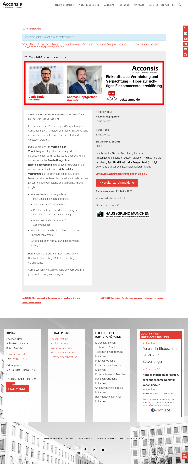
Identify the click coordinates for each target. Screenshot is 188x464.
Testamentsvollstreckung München (109, 354)
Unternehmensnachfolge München (109, 390)
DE (173, 5)
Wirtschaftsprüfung (62, 348)
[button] (117, 183)
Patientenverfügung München (106, 381)
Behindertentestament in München (108, 399)
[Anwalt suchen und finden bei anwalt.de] (160, 411)
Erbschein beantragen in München (108, 367)
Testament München (106, 347)
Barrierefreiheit (85, 438)
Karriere (153, 5)
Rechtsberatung (60, 343)
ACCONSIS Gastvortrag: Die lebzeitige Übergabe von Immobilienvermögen (133, 298)
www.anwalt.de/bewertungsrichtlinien (155, 405)
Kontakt (165, 5)
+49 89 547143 (19, 359)
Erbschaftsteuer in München (110, 374)
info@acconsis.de (16, 354)
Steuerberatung (59, 339)
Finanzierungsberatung (63, 352)
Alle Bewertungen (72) (151, 369)
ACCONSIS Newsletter (53, 438)
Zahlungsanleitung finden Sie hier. (127, 173)
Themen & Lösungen (89, 5)
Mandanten (109, 5)
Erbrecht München (105, 342)
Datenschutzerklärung (105, 438)
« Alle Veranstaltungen (31, 29)
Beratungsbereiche (64, 5)
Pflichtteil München (105, 360)
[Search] (180, 5)
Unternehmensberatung (64, 357)
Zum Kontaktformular (15, 387)
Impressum (70, 438)
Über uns (124, 5)
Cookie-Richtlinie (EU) (135, 438)
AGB (121, 438)
